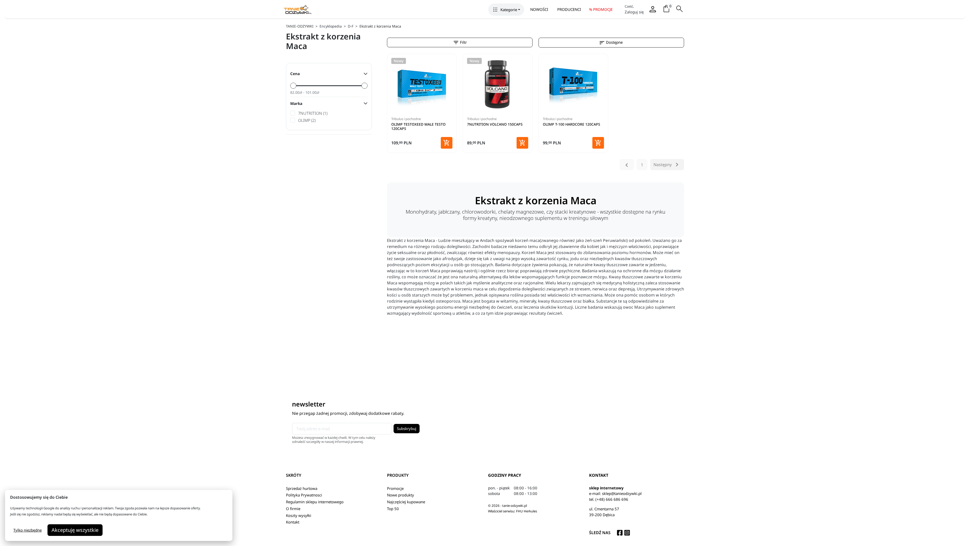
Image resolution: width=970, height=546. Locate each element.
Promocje (395, 488)
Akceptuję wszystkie (75, 530)
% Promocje (601, 9)
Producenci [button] (569, 9)
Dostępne (611, 43)
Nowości (539, 9)
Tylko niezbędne (27, 530)
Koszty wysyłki (298, 515)
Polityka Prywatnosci (304, 494)
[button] (506, 10)
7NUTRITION (312, 113)
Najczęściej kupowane (406, 501)
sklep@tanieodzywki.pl (622, 493)
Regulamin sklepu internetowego (315, 501)
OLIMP (307, 120)
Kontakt (292, 522)
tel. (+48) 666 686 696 (608, 499)
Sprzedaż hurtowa (301, 488)
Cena (295, 73)
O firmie (293, 508)
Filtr (460, 42)
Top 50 (393, 508)
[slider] (293, 86)
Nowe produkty (400, 494)
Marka (296, 103)
